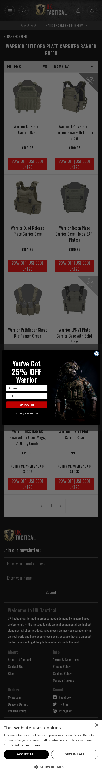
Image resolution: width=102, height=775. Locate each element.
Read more (32, 745)
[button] (51, 766)
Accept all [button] (26, 754)
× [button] (96, 725)
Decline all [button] (75, 754)
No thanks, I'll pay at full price (27, 413)
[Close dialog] (96, 353)
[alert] (51, 747)
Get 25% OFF (26, 405)
